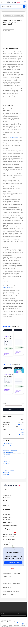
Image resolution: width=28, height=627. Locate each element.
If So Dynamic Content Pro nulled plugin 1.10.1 (19, 377)
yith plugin (6, 544)
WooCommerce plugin (14, 137)
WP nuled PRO (7, 495)
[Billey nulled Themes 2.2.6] (8, 369)
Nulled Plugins (7, 336)
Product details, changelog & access (7, 353)
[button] (22, 419)
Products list (6, 497)
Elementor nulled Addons (9, 534)
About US (5, 503)
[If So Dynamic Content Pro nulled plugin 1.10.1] (19, 370)
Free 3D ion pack (7, 542)
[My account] (25, 2)
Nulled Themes (17, 336)
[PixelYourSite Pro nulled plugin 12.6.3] (8, 332)
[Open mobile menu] (1, 2)
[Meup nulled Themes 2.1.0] (19, 331)
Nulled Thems (6, 514)
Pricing (5, 500)
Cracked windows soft (8, 536)
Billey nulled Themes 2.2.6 (8, 376)
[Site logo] (13, 2)
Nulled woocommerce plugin (10, 525)
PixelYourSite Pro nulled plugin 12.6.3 (8, 338)
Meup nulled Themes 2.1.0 (19, 338)
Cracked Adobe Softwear (9, 539)
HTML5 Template (7, 522)
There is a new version (7, 620)
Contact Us (6, 505)
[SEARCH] (24, 6)
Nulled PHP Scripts (8, 519)
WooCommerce (6, 287)
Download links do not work (8, 621)
